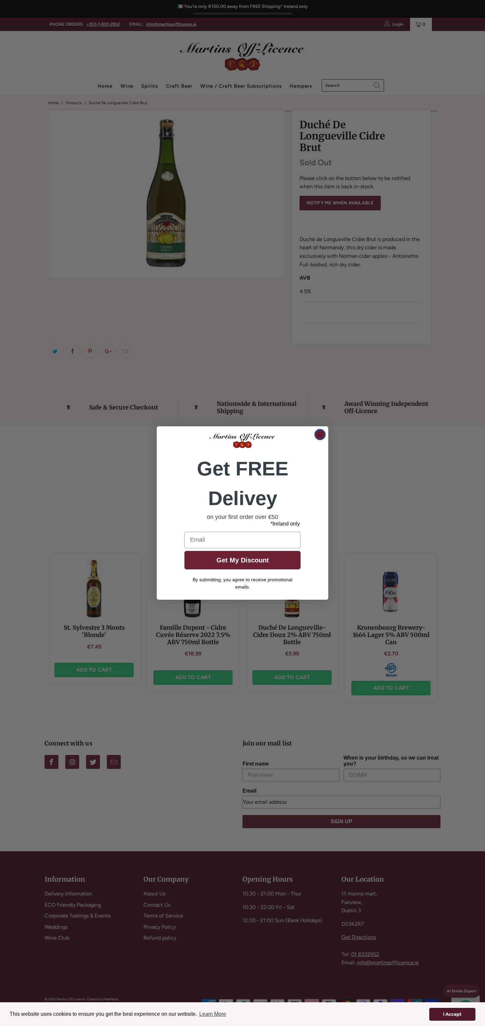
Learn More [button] (212, 1014)
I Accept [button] (452, 1014)
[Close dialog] (320, 434)
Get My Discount (242, 560)
